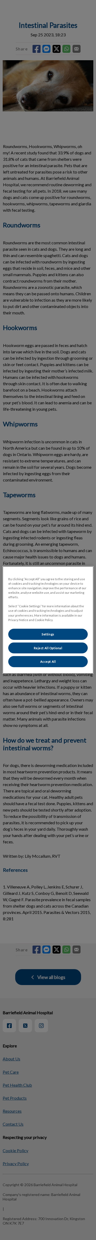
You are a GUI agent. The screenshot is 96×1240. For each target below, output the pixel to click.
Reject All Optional (48, 647)
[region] (48, 620)
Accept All (48, 661)
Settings (48, 634)
